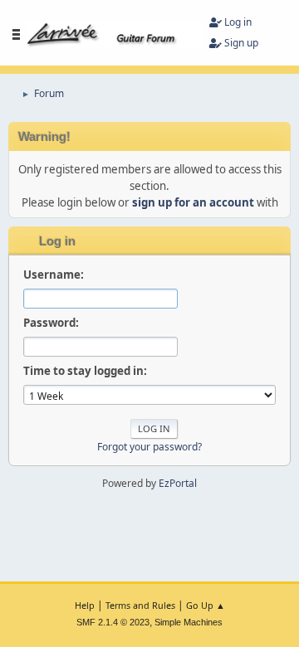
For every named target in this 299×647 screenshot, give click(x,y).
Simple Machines (188, 622)
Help (85, 605)
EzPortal (178, 483)
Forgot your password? (149, 447)
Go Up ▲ (205, 605)
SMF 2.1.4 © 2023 (113, 622)
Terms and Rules (140, 605)
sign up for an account (193, 202)
